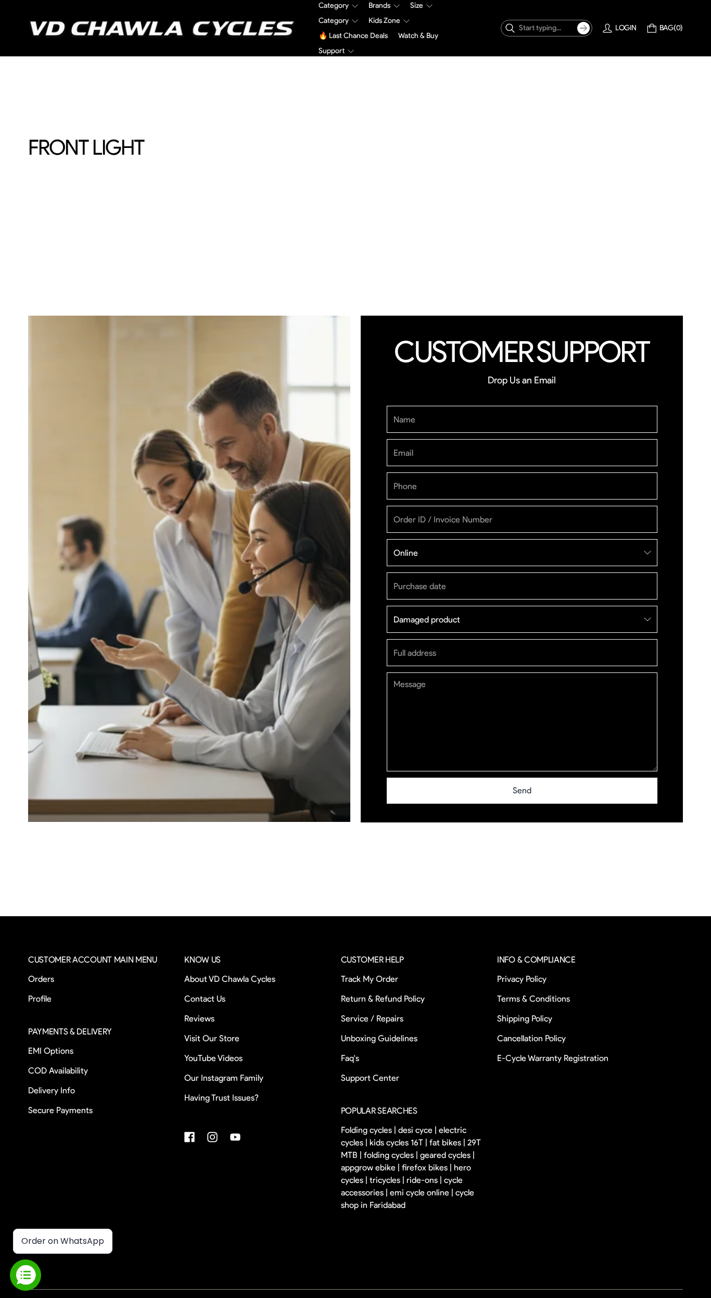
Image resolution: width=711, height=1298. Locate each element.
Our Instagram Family (223, 1078)
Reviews (199, 1019)
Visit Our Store (211, 1039)
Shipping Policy (524, 1019)
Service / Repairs (372, 1019)
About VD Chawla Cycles (229, 979)
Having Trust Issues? (221, 1098)
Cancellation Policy (531, 1039)
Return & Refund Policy (383, 999)
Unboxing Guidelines (379, 1039)
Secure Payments (60, 1110)
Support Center (370, 1078)
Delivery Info (51, 1090)
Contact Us (204, 999)
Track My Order (369, 979)
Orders (41, 979)
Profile (40, 999)
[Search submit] (583, 28)
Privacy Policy (522, 979)
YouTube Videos (213, 1059)
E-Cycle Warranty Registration (552, 1059)
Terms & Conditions (533, 999)
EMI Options (50, 1051)
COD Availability (58, 1071)
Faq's (350, 1059)
